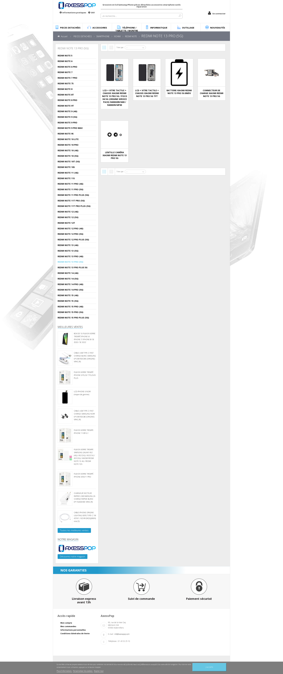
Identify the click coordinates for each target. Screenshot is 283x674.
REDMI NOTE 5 (65, 55)
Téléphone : (112, 641)
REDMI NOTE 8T (66, 94)
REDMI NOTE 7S (66, 83)
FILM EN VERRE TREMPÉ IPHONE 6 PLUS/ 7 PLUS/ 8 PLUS (85, 375)
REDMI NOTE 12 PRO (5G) (70, 234)
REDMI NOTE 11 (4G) (68, 172)
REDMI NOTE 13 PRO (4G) (70, 256)
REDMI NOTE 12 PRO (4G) (70, 228)
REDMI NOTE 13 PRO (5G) (70, 261)
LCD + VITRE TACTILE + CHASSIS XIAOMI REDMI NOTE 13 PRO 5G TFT (147, 93)
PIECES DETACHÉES (83, 36)
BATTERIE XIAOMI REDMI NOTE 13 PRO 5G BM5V (179, 92)
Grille (104, 47)
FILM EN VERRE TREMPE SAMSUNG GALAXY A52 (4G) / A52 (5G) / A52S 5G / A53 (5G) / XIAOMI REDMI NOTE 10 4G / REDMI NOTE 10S (84, 456)
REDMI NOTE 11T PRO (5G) (71, 200)
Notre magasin (68, 539)
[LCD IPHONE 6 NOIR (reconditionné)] (65, 396)
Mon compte (66, 623)
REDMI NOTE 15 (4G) (68, 295)
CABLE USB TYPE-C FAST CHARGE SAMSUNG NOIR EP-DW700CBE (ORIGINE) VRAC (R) (84, 415)
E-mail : (111, 634)
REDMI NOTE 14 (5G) (68, 278)
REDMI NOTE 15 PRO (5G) (70, 312)
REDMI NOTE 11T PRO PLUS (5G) (74, 206)
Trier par (120, 47)
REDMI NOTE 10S (66, 167)
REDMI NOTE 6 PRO (67, 66)
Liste (111, 47)
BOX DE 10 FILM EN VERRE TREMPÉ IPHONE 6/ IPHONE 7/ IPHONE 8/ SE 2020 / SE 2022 (84, 337)
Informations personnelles (73, 630)
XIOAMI (117, 36)
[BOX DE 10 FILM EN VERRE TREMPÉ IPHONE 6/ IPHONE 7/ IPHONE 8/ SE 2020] (65, 338)
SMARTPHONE (103, 36)
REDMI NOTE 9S (66, 133)
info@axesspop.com (122, 634)
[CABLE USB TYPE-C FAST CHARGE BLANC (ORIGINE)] (65, 358)
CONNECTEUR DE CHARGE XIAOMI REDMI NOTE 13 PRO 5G (211, 93)
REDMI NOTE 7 (65, 72)
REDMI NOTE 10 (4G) (68, 150)
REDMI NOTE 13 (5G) (68, 250)
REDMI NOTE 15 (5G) (68, 301)
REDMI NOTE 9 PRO (67, 122)
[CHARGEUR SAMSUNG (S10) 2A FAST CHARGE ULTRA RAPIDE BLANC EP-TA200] (65, 498)
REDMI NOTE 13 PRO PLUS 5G (72, 267)
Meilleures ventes (70, 327)
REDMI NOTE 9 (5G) (67, 117)
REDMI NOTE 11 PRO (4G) (70, 183)
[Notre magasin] (77, 548)
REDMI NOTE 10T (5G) (69, 161)
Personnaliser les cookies (83, 671)
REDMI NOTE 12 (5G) (68, 217)
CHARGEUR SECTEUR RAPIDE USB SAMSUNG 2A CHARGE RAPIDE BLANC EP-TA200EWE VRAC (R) (84, 497)
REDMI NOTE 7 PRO (67, 77)
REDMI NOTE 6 (65, 61)
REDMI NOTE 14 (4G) (68, 273)
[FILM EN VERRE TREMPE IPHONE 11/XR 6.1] (65, 435)
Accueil (64, 36)
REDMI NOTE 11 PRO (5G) (70, 189)
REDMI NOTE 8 (65, 89)
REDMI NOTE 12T (66, 222)
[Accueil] (76, 5)
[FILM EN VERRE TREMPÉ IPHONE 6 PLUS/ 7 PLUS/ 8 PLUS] (65, 377)
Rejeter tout (98, 671)
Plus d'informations (64, 671)
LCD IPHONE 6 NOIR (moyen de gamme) (82, 393)
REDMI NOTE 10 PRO (68, 144)
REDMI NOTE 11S (66, 178)
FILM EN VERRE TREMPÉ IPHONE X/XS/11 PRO (83, 475)
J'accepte (209, 667)
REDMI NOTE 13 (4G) (68, 245)
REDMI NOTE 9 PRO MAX (70, 128)
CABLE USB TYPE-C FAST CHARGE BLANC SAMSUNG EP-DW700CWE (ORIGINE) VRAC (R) (85, 357)
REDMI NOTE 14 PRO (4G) (70, 284)
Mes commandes (68, 626)
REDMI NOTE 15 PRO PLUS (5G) (73, 317)
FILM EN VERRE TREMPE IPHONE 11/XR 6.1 (83, 431)
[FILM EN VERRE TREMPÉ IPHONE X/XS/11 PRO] (65, 479)
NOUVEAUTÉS (217, 27)
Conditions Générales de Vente (75, 633)
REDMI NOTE (131, 36)
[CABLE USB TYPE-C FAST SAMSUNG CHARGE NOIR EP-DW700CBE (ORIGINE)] (65, 416)
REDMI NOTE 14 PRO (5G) (70, 289)
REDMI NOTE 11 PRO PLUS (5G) (73, 195)
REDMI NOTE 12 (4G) (68, 211)
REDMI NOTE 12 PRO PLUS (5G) (73, 239)
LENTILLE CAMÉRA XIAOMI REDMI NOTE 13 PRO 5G (115, 155)
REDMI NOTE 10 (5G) (68, 155)
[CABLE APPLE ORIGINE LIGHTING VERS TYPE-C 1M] (65, 517)
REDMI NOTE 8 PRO (67, 100)
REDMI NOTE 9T (66, 105)
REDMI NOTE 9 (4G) (67, 111)
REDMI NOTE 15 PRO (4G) (70, 306)
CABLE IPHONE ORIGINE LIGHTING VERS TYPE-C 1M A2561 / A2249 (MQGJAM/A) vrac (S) (85, 516)
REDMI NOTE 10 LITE (68, 139)
